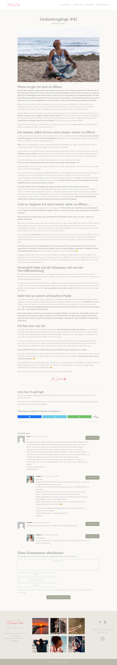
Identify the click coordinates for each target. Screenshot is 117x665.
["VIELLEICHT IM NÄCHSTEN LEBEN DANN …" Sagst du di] (58, 644)
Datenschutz (97, 629)
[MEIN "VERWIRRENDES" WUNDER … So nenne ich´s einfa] (76, 644)
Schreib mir (101, 4)
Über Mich (78, 4)
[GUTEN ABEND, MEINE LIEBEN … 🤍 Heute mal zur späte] (40, 626)
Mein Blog (65, 4)
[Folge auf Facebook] (100, 622)
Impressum (108, 629)
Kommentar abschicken (59, 597)
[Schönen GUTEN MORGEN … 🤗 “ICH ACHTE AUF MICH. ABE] (40, 644)
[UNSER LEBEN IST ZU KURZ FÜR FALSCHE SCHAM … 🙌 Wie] (58, 626)
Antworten (93, 437)
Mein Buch (89, 4)
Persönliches (58, 23)
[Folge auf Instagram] (105, 622)
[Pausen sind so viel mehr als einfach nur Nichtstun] (76, 626)
